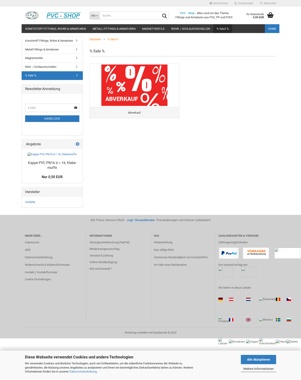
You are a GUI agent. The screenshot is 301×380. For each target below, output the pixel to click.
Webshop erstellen (136, 332)
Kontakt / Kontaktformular (41, 272)
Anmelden (52, 118)
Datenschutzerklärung (83, 371)
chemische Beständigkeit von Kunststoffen (181, 257)
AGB (27, 249)
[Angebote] (77, 144)
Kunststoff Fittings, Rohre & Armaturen (55, 28)
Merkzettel (269, 3)
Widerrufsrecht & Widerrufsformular (47, 264)
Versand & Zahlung (101, 255)
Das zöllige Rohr (164, 249)
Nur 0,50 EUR (52, 177)
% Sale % (223, 28)
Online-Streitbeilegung (103, 262)
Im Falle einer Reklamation (170, 264)
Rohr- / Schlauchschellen (190, 28)
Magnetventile (153, 28)
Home (272, 28)
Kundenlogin (245, 3)
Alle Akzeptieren (258, 359)
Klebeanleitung (163, 242)
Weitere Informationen (258, 369)
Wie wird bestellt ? (100, 268)
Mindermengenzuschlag (104, 249)
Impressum (32, 242)
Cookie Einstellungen (38, 279)
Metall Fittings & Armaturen (114, 28)
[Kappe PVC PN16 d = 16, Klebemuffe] (52, 154)
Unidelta (30, 202)
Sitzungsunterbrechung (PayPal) (109, 242)
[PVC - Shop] (54, 15)
